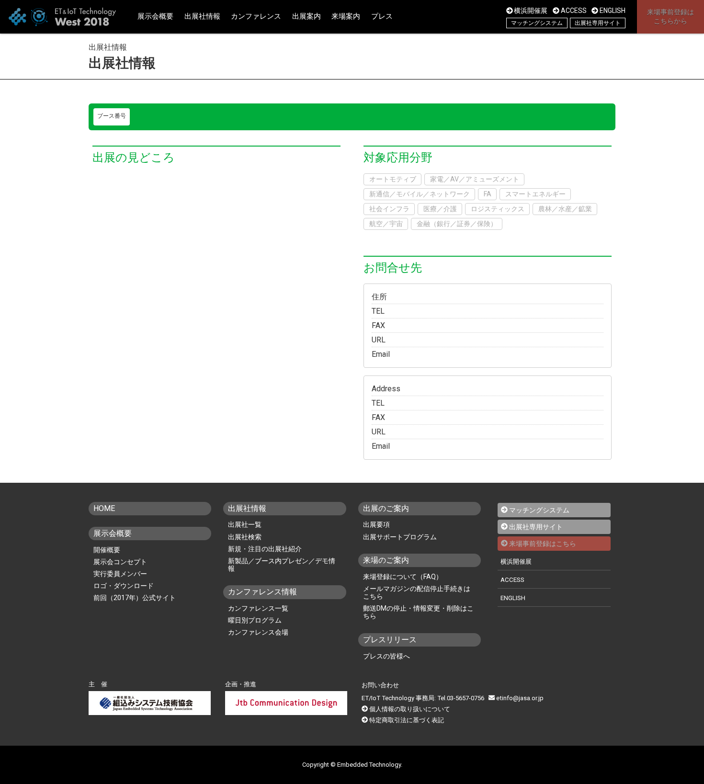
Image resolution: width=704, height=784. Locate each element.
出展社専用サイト (598, 23)
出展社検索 (244, 537)
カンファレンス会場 (258, 632)
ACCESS (574, 10)
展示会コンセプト (120, 562)
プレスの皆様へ (386, 656)
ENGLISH (612, 10)
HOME (104, 508)
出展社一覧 (244, 524)
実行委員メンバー (120, 574)
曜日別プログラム (255, 620)
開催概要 (106, 550)
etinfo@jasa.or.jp (520, 698)
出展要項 (376, 524)
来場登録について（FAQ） (403, 576)
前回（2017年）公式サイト (134, 598)
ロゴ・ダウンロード (123, 586)
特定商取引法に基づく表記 (406, 720)
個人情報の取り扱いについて (409, 709)
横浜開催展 (530, 10)
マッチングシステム (537, 23)
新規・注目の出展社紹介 (265, 549)
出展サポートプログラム (400, 537)
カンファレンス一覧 (258, 608)
